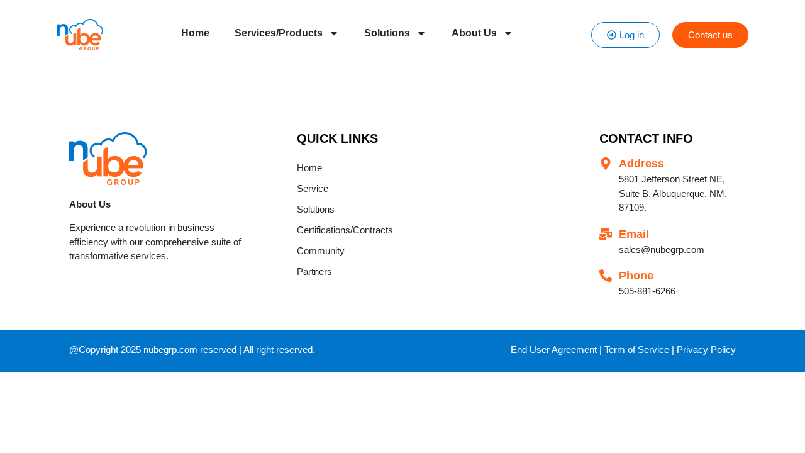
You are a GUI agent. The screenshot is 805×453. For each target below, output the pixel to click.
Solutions (387, 33)
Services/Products (279, 33)
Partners (314, 271)
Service (312, 188)
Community (321, 250)
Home (195, 33)
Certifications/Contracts (345, 230)
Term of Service (636, 349)
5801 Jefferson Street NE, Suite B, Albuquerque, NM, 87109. (673, 193)
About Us (474, 33)
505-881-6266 (647, 291)
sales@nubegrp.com (661, 249)
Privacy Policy (706, 349)
